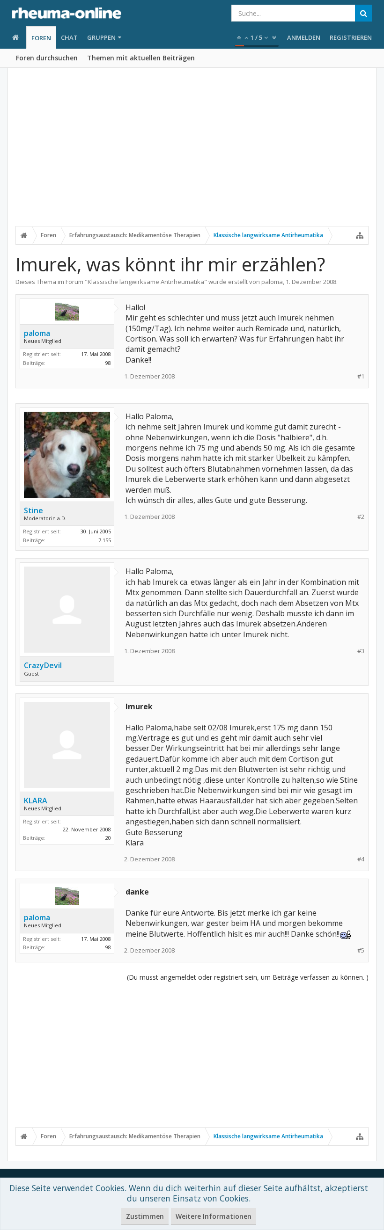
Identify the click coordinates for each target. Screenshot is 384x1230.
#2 (360, 517)
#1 (360, 376)
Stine (33, 510)
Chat (69, 37)
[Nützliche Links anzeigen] (359, 235)
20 (108, 837)
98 (108, 362)
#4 (360, 859)
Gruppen (101, 37)
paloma (272, 281)
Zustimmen (145, 1216)
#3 (360, 651)
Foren (41, 38)
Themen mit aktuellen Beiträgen (141, 57)
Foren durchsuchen (47, 57)
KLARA (35, 800)
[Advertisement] (192, 152)
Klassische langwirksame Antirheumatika (146, 281)
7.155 (104, 540)
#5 (360, 950)
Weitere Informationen (213, 1216)
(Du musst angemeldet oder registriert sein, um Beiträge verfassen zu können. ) (248, 977)
